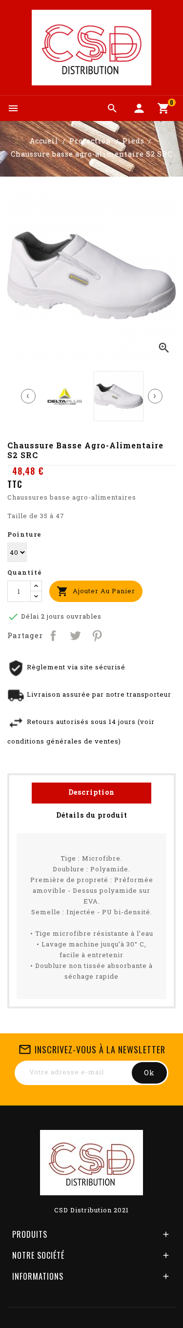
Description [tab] (91, 792)
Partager (54, 635)
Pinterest (98, 635)
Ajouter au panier (96, 591)
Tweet (76, 635)
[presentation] (28, 396)
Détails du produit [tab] (91, 815)
